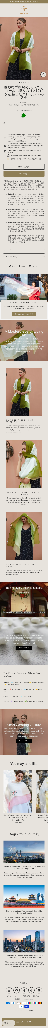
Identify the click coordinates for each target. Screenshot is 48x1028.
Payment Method (28, 999)
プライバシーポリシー (13, 996)
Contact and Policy (10, 257)
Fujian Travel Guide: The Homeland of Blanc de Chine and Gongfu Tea (24, 867)
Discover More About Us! (24, 314)
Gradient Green (23, 115)
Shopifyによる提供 (29, 1010)
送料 (15, 105)
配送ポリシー (37, 996)
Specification (8, 250)
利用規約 (17, 999)
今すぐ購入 (24, 174)
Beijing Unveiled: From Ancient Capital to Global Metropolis (24, 912)
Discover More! (24, 593)
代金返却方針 (27, 996)
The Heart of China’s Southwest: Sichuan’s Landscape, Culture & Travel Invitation (24, 957)
